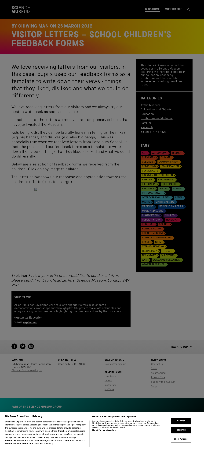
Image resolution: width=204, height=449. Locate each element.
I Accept (181, 421)
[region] (102, 430)
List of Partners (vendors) (104, 430)
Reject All (181, 430)
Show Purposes (181, 439)
